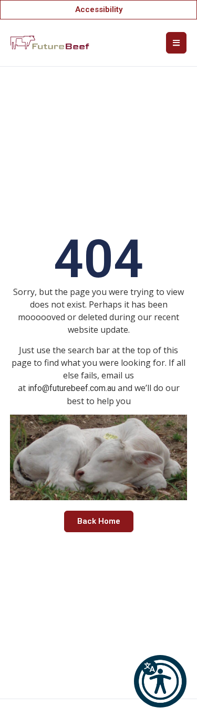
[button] (160, 681)
